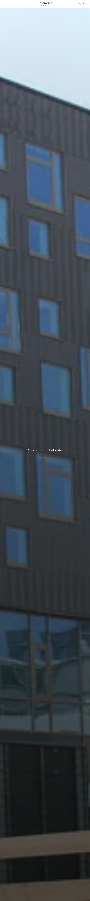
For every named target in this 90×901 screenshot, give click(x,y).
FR (84, 3)
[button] (3, 4)
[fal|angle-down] (45, 457)
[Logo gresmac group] (45, 4)
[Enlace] (80, 4)
